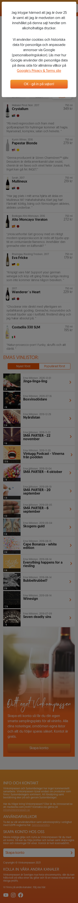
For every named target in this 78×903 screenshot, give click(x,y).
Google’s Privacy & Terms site (39, 71)
